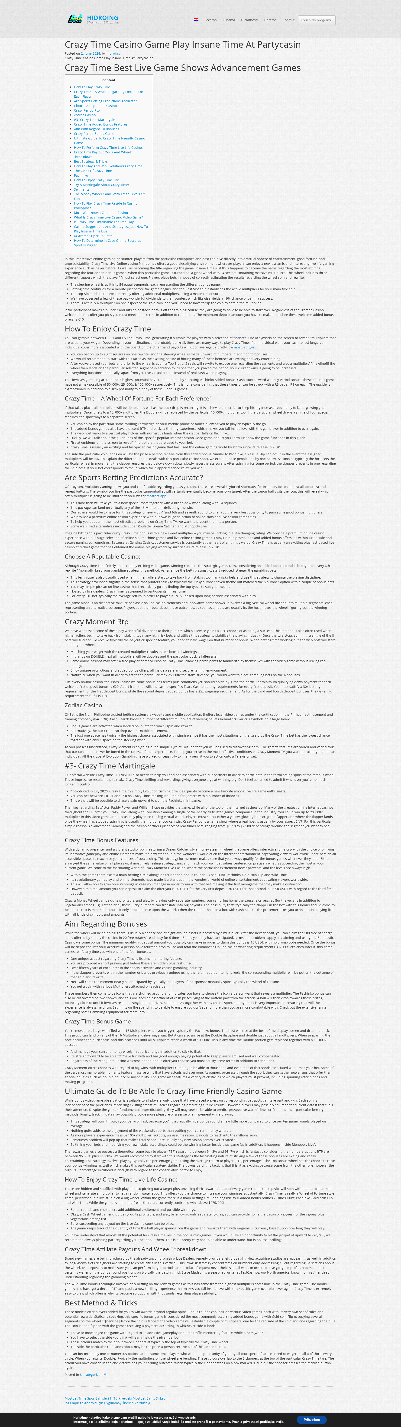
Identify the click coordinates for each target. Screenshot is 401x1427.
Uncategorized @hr (95, 1374)
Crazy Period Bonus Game (94, 133)
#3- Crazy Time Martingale (94, 119)
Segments (81, 189)
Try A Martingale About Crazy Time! (101, 184)
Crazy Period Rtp (87, 110)
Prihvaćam (312, 1419)
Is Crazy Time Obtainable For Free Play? (104, 222)
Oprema (270, 20)
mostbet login (244, 347)
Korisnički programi (316, 20)
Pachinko (81, 175)
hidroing (113, 53)
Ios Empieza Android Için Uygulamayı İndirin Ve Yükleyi (107, 1403)
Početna (210, 20)
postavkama (221, 1422)
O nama (229, 20)
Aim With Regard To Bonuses (96, 129)
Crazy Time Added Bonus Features (100, 124)
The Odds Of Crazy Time (93, 171)
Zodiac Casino (85, 115)
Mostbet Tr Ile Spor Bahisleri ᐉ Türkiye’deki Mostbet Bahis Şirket (115, 1398)
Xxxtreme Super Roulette (93, 236)
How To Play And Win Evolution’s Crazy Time (108, 166)
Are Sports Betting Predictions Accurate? (105, 101)
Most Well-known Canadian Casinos (101, 212)
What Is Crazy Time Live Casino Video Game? (108, 217)
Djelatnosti (249, 20)
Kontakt (288, 20)
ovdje (279, 1422)
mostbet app (156, 496)
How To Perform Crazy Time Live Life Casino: (108, 147)
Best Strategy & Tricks (91, 161)
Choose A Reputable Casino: (96, 105)
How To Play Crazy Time (92, 87)
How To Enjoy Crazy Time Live (97, 180)
